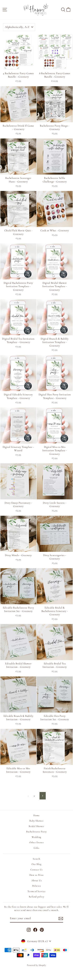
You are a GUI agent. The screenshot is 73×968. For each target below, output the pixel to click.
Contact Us (36, 869)
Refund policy (36, 896)
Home (36, 815)
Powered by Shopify (36, 965)
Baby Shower (36, 820)
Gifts (36, 847)
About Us (36, 880)
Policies (36, 885)
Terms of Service (36, 891)
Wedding (36, 837)
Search (36, 858)
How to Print (36, 874)
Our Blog (36, 864)
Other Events (36, 842)
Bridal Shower (36, 826)
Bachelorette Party (36, 831)
